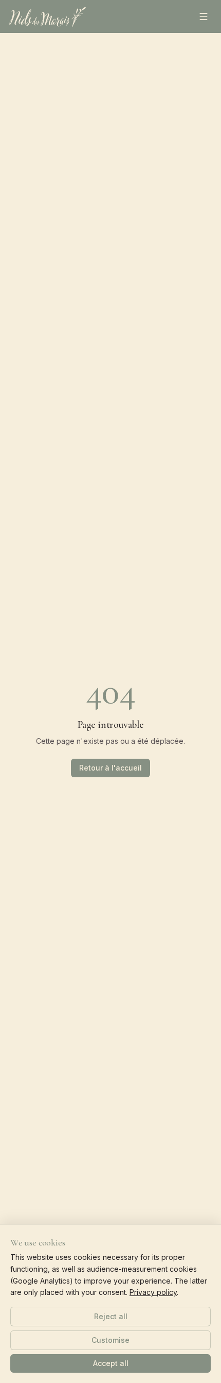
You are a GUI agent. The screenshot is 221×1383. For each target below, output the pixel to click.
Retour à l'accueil (110, 767)
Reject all (110, 1316)
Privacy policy (153, 1292)
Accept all (110, 1363)
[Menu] (203, 16)
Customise (110, 1340)
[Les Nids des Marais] (47, 16)
